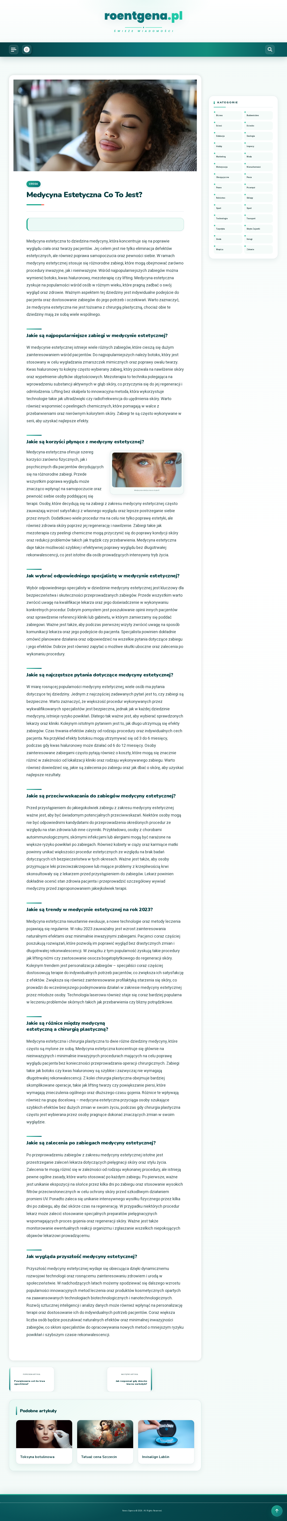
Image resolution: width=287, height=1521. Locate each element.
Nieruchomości (254, 167)
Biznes (219, 115)
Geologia (251, 136)
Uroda (33, 183)
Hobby (219, 146)
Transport (251, 218)
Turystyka (220, 229)
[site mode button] (26, 49)
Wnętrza (219, 249)
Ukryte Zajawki (253, 229)
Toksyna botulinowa (37, 1456)
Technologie (222, 218)
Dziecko (250, 126)
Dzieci (219, 126)
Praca (249, 177)
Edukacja (220, 136)
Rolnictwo (220, 198)
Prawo (219, 187)
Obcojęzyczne (222, 177)
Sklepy (250, 198)
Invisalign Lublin (155, 1456)
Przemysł (251, 187)
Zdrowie (250, 249)
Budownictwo (253, 115)
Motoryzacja (222, 167)
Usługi (249, 239)
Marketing (221, 157)
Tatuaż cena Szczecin (99, 1456)
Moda (249, 157)
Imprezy (250, 146)
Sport (218, 208)
